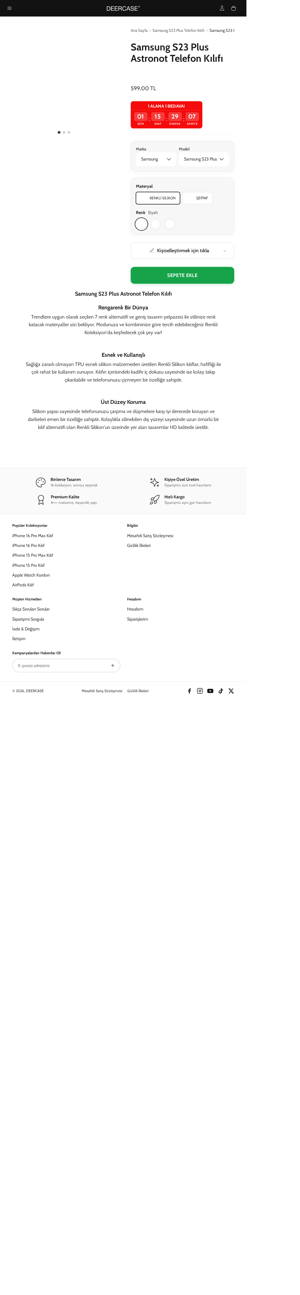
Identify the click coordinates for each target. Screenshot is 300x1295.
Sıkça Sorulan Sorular (31, 666)
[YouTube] (210, 748)
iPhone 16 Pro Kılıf (28, 602)
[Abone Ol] (112, 723)
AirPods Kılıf (23, 642)
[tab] (59, 132)
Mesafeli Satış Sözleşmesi (150, 592)
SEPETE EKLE (182, 275)
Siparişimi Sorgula (28, 676)
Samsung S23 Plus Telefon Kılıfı (178, 30)
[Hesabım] (222, 8)
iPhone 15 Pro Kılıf (28, 622)
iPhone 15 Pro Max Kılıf (32, 612)
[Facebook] (189, 748)
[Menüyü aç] (9, 8)
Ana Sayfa (139, 30)
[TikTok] (221, 748)
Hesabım (135, 666)
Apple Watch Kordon (31, 632)
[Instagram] (200, 748)
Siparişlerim (137, 676)
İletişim (18, 696)
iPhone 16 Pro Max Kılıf (32, 592)
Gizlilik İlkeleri (139, 602)
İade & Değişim (25, 686)
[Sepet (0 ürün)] (233, 8)
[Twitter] (231, 748)
